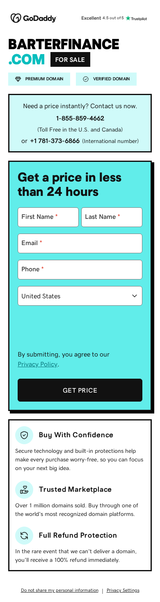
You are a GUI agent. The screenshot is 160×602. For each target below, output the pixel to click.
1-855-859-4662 (80, 118)
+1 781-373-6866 (55, 140)
